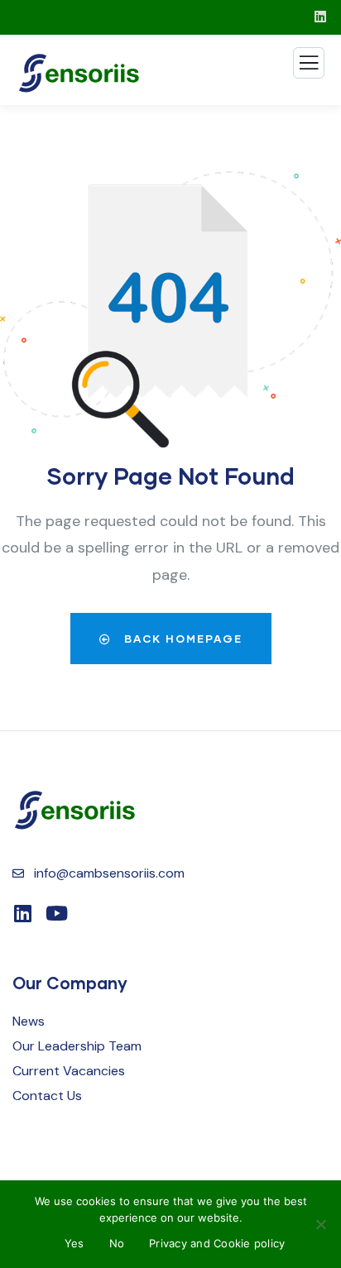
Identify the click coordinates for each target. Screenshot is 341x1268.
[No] (320, 1224)
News (28, 1021)
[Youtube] (56, 913)
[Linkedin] (22, 913)
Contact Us (47, 1095)
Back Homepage (181, 638)
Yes (74, 1243)
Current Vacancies (68, 1070)
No (117, 1243)
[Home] (74, 810)
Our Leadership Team (77, 1046)
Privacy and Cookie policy (217, 1243)
